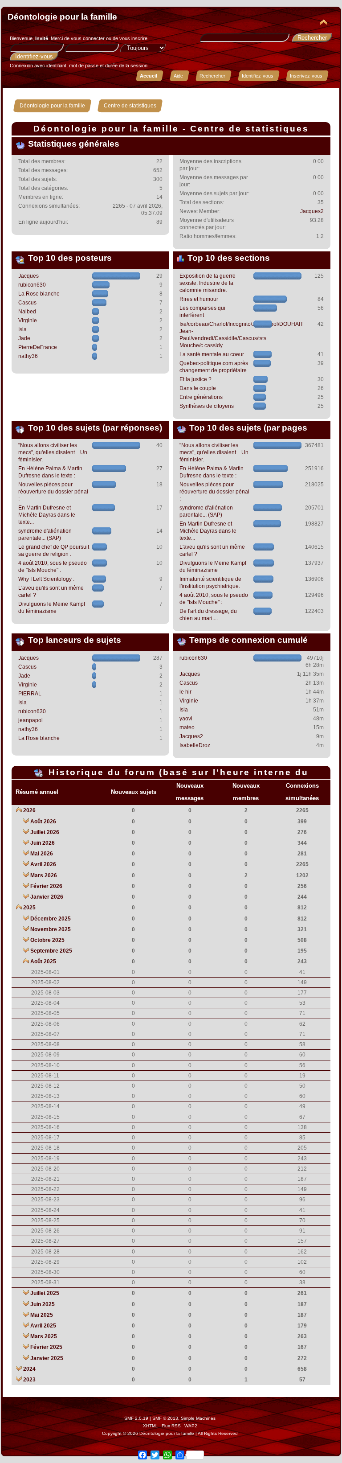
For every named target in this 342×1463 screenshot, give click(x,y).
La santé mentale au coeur (211, 354)
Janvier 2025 (46, 1358)
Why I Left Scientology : (46, 579)
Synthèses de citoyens (206, 406)
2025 (29, 907)
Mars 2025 (43, 1336)
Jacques (28, 276)
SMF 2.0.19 (136, 1418)
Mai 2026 (41, 854)
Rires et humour (198, 299)
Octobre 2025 (47, 940)
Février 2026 (46, 886)
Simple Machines (198, 1418)
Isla (22, 329)
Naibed (27, 311)
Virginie (27, 320)
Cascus (27, 303)
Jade (24, 338)
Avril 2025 (43, 1326)
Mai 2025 (41, 1315)
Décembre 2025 (50, 919)
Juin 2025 (42, 1304)
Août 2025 (43, 961)
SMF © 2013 (165, 1418)
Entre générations (201, 397)
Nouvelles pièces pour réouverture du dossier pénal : (53, 491)
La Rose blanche (39, 294)
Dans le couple (197, 388)
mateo (187, 727)
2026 (29, 810)
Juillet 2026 (44, 832)
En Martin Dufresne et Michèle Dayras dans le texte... (46, 515)
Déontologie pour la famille (62, 16)
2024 (29, 1369)
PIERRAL (29, 693)
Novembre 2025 (50, 929)
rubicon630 (32, 285)
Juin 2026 (42, 843)
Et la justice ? (195, 379)
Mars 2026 (43, 875)
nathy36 (28, 356)
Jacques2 (312, 211)
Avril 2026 (43, 864)
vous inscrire (133, 38)
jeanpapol (30, 720)
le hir (185, 692)
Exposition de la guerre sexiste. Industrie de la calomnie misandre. (207, 283)
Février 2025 (46, 1347)
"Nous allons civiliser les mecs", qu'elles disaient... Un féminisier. (52, 452)
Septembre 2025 (51, 951)
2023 (29, 1380)
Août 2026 (43, 821)
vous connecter (88, 38)
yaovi (185, 718)
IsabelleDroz (194, 745)
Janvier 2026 (46, 897)
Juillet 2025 (44, 1293)
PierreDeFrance (37, 347)
